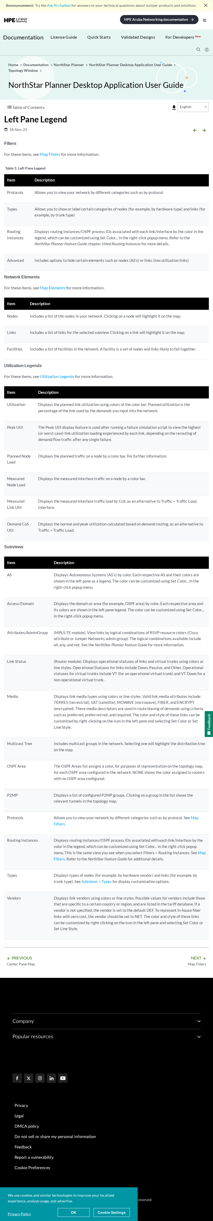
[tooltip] (174, 107)
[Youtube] (63, 1078)
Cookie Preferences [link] (32, 1168)
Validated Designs (138, 36)
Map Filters (50, 154)
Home (13, 64)
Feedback (23, 1147)
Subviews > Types (97, 881)
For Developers (183, 36)
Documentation (23, 37)
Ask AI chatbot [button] (59, 5)
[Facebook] (17, 1078)
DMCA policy (27, 1126)
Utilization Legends (57, 376)
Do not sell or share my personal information (55, 1137)
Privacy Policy (19, 1214)
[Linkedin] (51, 1078)
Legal (19, 1116)
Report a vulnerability (34, 1157)
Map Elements (52, 287)
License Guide (64, 36)
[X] (28, 1078)
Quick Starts (99, 36)
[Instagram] (40, 1078)
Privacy (21, 1106)
